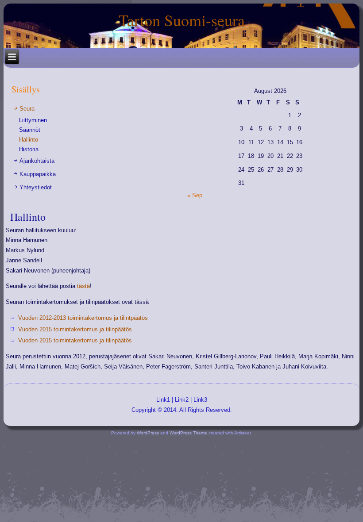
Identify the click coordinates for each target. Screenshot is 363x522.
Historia (29, 149)
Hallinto (28, 139)
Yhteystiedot (35, 187)
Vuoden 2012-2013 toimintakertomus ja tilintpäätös (83, 318)
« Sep (194, 195)
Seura (27, 108)
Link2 (182, 399)
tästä (83, 286)
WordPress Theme (188, 432)
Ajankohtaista (36, 160)
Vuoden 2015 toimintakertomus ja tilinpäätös (75, 329)
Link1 (163, 399)
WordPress (148, 432)
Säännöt (29, 130)
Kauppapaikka (37, 174)
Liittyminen (33, 120)
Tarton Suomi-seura (182, 20)
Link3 (200, 399)
